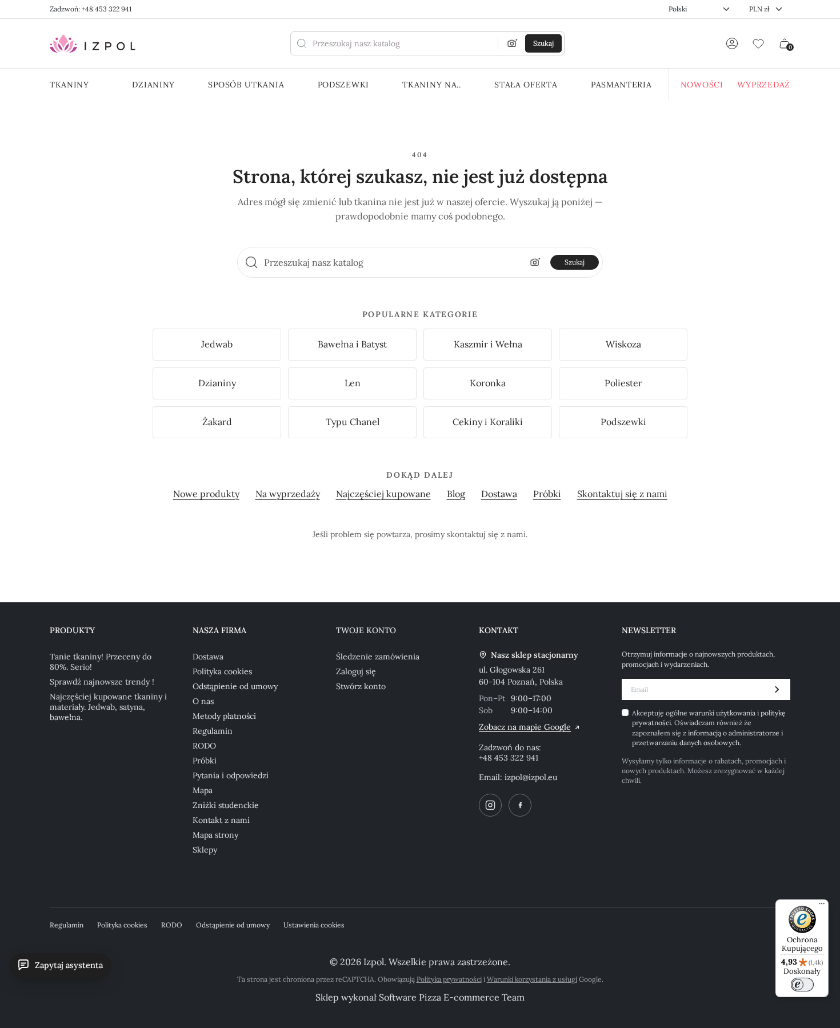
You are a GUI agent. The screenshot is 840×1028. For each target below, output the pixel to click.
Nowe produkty (206, 493)
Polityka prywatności (449, 979)
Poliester (623, 383)
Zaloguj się (356, 671)
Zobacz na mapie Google (525, 727)
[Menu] (822, 906)
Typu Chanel (352, 421)
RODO (204, 746)
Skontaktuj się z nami (622, 493)
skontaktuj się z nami (486, 534)
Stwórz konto (361, 686)
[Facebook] (520, 805)
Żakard (217, 421)
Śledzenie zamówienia (377, 656)
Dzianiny (217, 383)
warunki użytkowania (723, 713)
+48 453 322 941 (508, 758)
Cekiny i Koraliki (488, 421)
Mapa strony (215, 835)
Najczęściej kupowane (383, 493)
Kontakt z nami (221, 820)
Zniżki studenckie (226, 805)
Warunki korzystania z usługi (532, 979)
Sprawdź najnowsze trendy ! (102, 682)
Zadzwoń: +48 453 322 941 (90, 9)
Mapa (203, 790)
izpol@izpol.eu (531, 777)
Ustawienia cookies (314, 925)
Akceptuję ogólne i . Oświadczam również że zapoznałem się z (709, 728)
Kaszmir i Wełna (488, 344)
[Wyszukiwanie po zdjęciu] (512, 43)
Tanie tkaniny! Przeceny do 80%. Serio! (100, 661)
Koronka (488, 383)
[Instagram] (490, 805)
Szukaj (575, 262)
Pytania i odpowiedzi (231, 775)
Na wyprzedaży (287, 493)
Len (353, 383)
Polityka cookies (222, 671)
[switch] (802, 984)
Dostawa (499, 493)
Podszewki (623, 421)
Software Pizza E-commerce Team (452, 997)
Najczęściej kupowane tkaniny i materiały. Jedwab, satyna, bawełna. (108, 706)
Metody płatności (224, 716)
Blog (456, 493)
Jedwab (217, 344)
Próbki (547, 493)
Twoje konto (366, 630)
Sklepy (205, 850)
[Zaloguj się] (732, 43)
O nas (203, 701)
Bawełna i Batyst (352, 344)
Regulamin (213, 731)
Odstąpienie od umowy (235, 686)
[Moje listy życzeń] (758, 43)
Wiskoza (623, 344)
